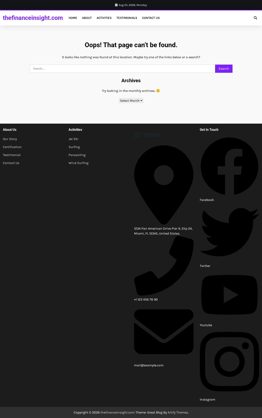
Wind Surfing (78, 163)
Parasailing (77, 155)
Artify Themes (178, 412)
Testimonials (126, 18)
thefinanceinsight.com (33, 17)
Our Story (10, 139)
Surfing (74, 147)
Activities (104, 18)
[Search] (255, 18)
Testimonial (11, 155)
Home (73, 18)
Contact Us (151, 18)
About (87, 18)
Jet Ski (73, 139)
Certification (12, 147)
